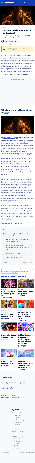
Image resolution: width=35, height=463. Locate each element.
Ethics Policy (5, 397)
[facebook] (11, 388)
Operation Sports (17, 436)
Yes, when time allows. (13, 253)
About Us (4, 395)
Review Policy (15, 397)
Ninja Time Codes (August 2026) (25, 293)
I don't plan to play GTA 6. (14, 257)
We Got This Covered (17, 427)
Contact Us (14, 395)
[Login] (32, 2)
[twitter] (7, 388)
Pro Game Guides (17, 413)
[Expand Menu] (28, 2)
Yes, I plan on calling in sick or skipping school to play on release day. (17, 247)
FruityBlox (17, 443)
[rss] (3, 388)
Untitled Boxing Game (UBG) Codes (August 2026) (24, 315)
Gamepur (17, 417)
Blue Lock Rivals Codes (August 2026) (8, 294)
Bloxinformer (17, 445)
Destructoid (17, 429)
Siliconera (17, 424)
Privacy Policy (5, 400)
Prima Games (17, 422)
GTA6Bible (17, 448)
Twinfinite (17, 415)
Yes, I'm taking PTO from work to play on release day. (17, 240)
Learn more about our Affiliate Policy (9, 273)
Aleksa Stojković (6, 297)
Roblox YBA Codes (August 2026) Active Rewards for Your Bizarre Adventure (25, 339)
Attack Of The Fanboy (17, 420)
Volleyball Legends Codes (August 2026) (7, 314)
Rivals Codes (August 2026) (7, 362)
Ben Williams (5, 365)
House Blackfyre (17, 216)
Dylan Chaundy (22, 320)
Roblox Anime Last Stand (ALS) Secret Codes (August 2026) (25, 364)
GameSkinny (17, 434)
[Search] (21, 2)
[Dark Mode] (25, 2)
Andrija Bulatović (6, 318)
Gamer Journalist (17, 431)
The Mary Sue (17, 438)
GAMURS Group (30, 452)
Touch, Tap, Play (17, 441)
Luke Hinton (21, 295)
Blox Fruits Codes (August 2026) (8, 336)
